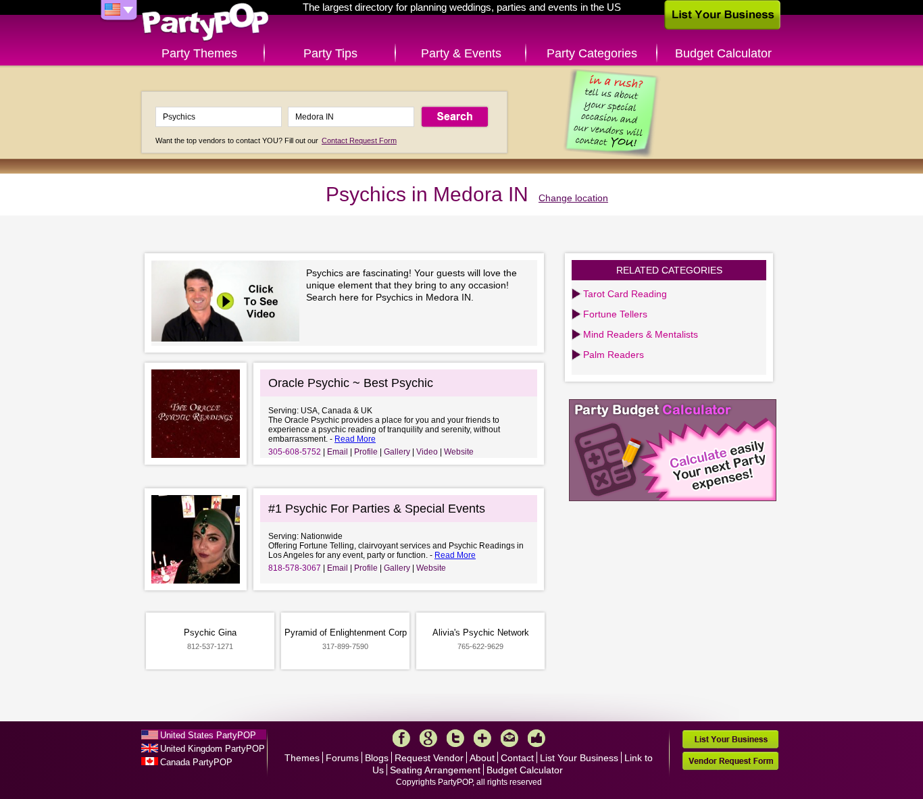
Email (337, 452)
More (482, 738)
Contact (517, 757)
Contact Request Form (359, 140)
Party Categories (592, 53)
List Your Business (579, 757)
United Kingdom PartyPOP (212, 749)
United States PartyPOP (208, 735)
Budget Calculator (723, 53)
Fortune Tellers (615, 314)
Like (536, 738)
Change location (573, 197)
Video (427, 452)
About (482, 757)
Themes (302, 757)
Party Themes (199, 53)
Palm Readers (613, 354)
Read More (355, 439)
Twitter (455, 738)
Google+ (428, 738)
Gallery (397, 452)
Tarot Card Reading (625, 293)
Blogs (377, 757)
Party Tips (330, 53)
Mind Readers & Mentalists (640, 334)
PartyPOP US (205, 23)
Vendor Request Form (730, 761)
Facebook (401, 738)
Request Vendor (429, 757)
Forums (342, 757)
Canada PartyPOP (196, 762)
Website (459, 452)
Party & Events (461, 53)
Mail (509, 738)
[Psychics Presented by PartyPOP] (228, 303)
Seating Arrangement (435, 770)
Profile (366, 452)
